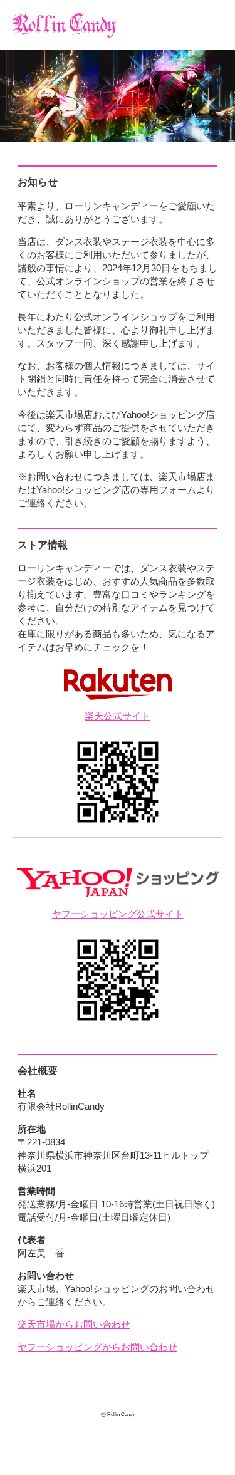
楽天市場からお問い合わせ (74, 1324)
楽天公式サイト (117, 716)
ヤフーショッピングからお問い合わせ (97, 1347)
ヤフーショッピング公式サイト (118, 914)
